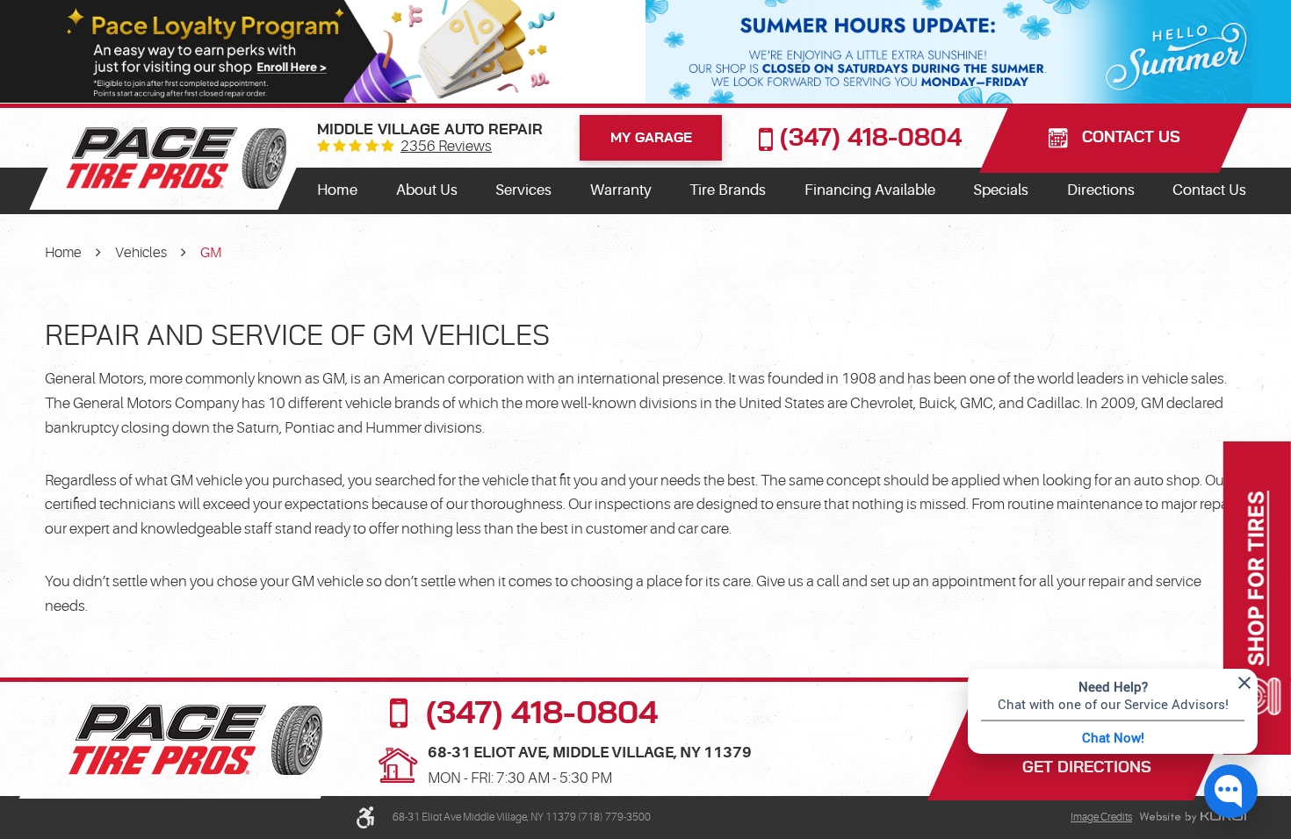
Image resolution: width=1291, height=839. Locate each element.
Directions (1101, 190)
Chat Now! (1113, 737)
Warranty (621, 190)
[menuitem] (337, 190)
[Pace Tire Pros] (176, 157)
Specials (1000, 190)
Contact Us (1209, 190)
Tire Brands (727, 190)
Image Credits (1101, 817)
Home (337, 190)
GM (210, 253)
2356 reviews (446, 147)
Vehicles (141, 253)
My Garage (651, 138)
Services (523, 190)
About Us (427, 190)
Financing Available (869, 190)
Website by (1192, 818)
